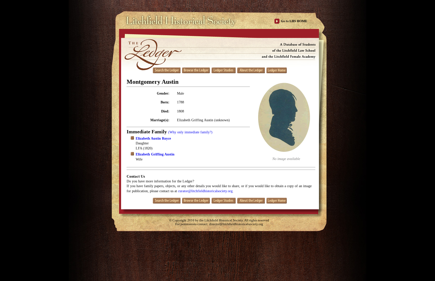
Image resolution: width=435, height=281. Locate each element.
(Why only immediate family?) (190, 132)
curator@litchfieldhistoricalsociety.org (205, 191)
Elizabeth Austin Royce (153, 138)
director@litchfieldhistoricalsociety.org (236, 224)
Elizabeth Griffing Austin (155, 154)
